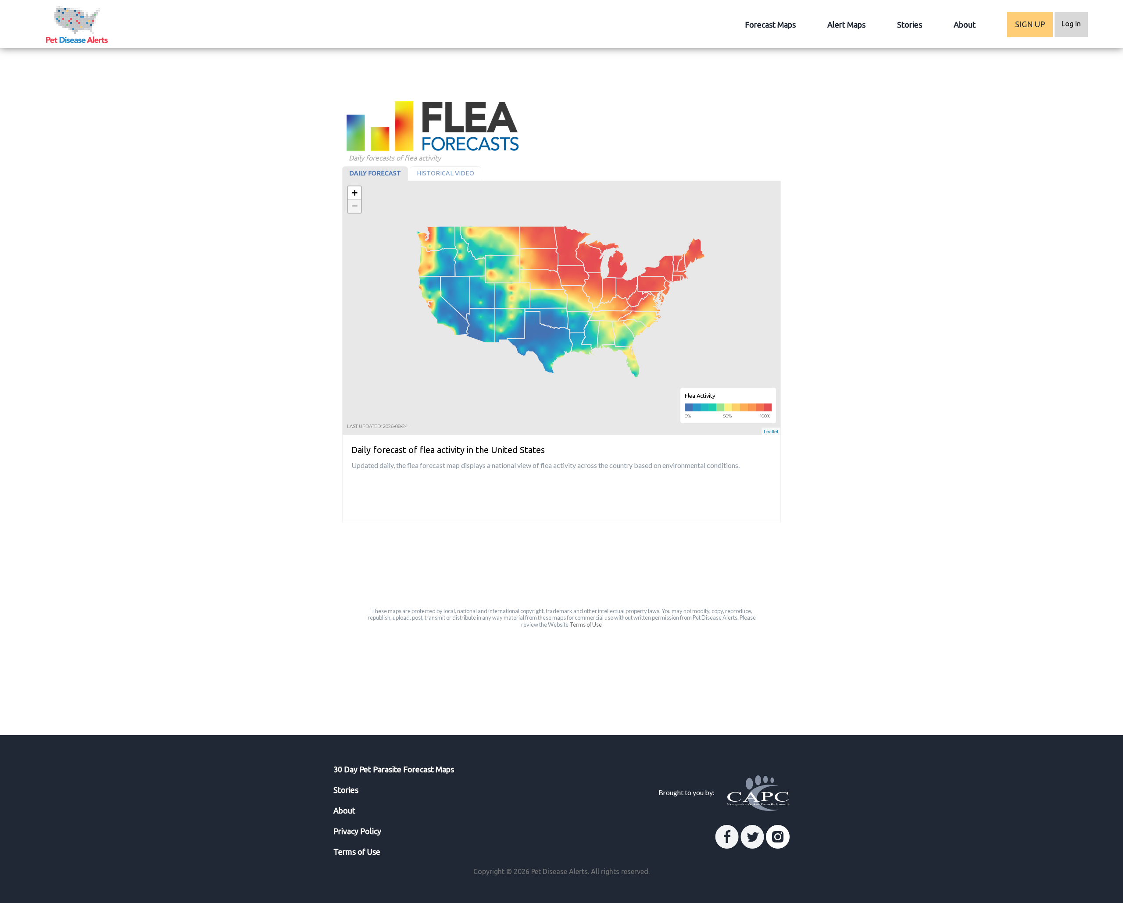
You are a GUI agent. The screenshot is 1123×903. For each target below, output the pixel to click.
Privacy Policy (357, 831)
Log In (1071, 24)
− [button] (355, 205)
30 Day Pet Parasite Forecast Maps (393, 769)
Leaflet (771, 431)
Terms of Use (585, 624)
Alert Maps (846, 24)
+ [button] (355, 192)
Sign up (1030, 24)
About (965, 24)
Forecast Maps (770, 24)
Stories (909, 24)
